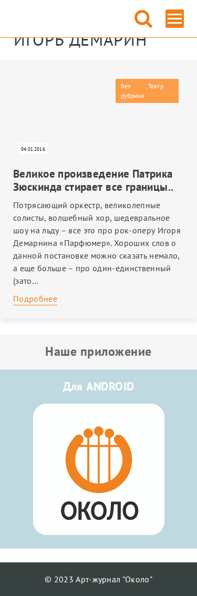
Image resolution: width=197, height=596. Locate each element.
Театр (155, 86)
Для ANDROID (98, 386)
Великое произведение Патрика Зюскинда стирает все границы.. (93, 180)
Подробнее (35, 298)
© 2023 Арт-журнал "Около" (98, 579)
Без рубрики (133, 90)
